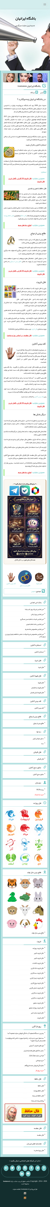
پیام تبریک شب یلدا (37, 1100)
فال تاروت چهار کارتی (37, 978)
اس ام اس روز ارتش (37, 614)
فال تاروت (34, 329)
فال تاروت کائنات (38, 963)
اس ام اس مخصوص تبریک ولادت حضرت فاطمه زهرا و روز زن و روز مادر (25, 635)
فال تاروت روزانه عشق (36, 1007)
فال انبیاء (41, 667)
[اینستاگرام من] (25, 1168)
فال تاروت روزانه (38, 948)
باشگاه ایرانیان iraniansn (29, 85)
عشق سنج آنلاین (38, 774)
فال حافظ (23, 215)
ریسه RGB (40, 789)
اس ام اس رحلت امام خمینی (35, 624)
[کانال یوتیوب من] (28, 1174)
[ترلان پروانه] (25, 78)
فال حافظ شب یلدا (38, 1095)
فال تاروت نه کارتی (37, 993)
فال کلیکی (40, 759)
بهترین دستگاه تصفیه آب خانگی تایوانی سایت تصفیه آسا (26, 1033)
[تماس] (18, 1168)
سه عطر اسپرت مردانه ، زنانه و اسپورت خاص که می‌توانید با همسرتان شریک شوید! (25, 1039)
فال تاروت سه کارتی (37, 973)
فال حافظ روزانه (9, 215)
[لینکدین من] (21, 1174)
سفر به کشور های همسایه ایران (34, 1050)
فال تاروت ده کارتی (37, 998)
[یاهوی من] (44, 1168)
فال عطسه (40, 1135)
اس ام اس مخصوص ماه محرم (34, 629)
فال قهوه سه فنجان (37, 687)
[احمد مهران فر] (40, 78)
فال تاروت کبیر (39, 953)
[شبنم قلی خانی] (10, 78)
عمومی (33, 591)
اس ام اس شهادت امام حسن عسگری (32, 619)
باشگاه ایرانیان (25, 18)
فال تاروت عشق (38, 1002)
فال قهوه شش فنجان (37, 692)
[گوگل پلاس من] (6, 1168)
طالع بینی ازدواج (15, 261)
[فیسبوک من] (31, 1168)
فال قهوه (41, 682)
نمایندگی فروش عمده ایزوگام (34, 1065)
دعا (42, 743)
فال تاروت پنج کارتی (37, 983)
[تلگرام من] (37, 1168)
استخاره (43, 172)
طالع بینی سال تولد (38, 933)
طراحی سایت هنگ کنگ (36, 1055)
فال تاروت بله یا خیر (37, 1013)
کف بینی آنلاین (38, 396)
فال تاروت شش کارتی (36, 988)
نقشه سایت (16, 1189)
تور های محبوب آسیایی (36, 1045)
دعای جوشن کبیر (38, 738)
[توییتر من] (12, 1168)
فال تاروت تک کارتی (37, 968)
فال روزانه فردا (39, 1150)
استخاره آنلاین (39, 652)
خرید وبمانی (40, 1060)
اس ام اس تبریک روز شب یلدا (34, 609)
